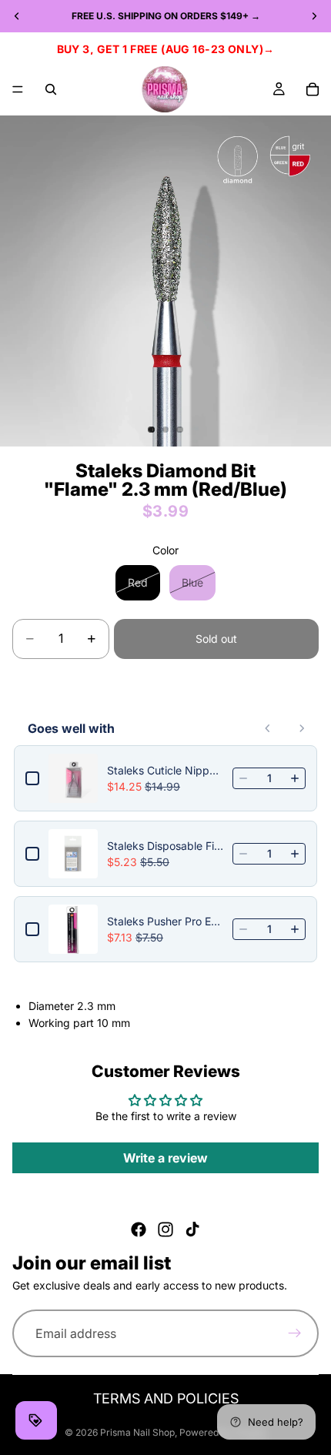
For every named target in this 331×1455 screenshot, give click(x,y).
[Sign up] (295, 1334)
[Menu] (17, 89)
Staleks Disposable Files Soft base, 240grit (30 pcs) (165, 845)
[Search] (51, 89)
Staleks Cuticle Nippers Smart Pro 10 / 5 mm (165, 770)
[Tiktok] (192, 1229)
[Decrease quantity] (243, 778)
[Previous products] (268, 728)
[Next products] (302, 728)
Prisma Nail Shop (137, 1432)
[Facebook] (138, 1229)
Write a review (165, 1158)
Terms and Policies (166, 1398)
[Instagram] (165, 1229)
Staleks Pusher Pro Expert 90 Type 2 (165, 921)
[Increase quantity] (295, 778)
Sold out (216, 638)
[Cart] (312, 89)
